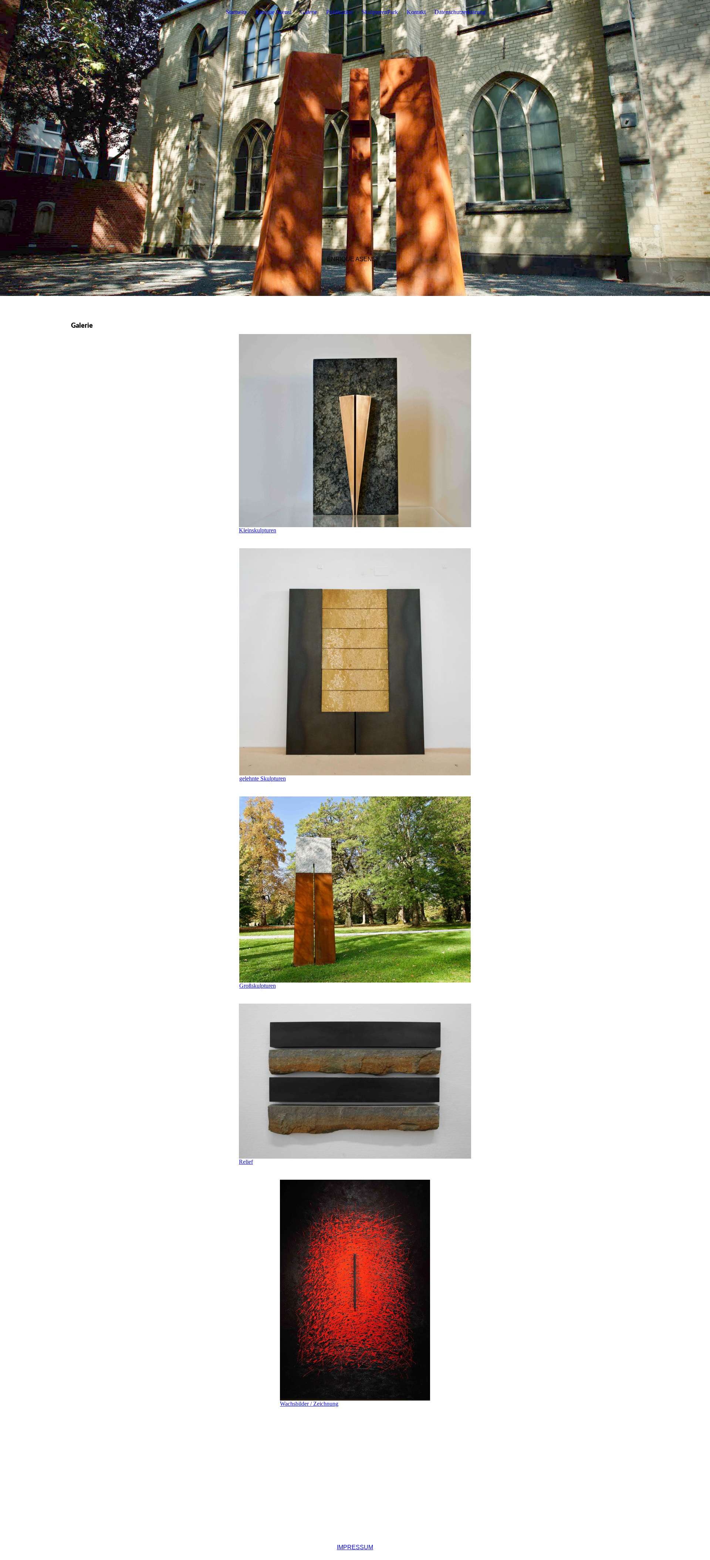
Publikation (339, 12)
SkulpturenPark (380, 12)
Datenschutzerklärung (460, 12)
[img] (355, 148)
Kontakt (416, 12)
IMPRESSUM (355, 1547)
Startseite (236, 12)
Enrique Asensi (273, 12)
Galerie (308, 12)
